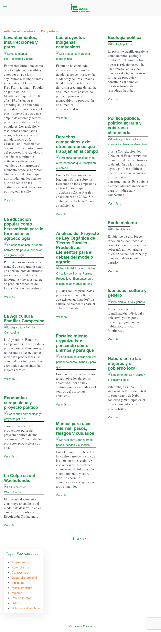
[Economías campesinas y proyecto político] (24, 416)
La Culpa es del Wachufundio (19, 477)
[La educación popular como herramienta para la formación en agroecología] (24, 250)
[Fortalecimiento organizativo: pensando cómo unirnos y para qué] (76, 362)
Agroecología (20, 562)
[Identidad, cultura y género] (128, 302)
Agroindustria (20, 567)
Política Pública (21, 598)
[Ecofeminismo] (128, 229)
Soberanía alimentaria (26, 608)
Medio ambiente (22, 588)
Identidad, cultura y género (127, 292)
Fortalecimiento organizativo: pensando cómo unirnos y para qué (75, 343)
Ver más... (10, 200)
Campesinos (20, 572)
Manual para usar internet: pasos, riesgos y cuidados (75, 428)
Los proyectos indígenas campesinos (70, 42)
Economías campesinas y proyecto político (21, 402)
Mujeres (17, 593)
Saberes (17, 603)
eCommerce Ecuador (80, 626)
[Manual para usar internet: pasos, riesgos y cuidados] (76, 442)
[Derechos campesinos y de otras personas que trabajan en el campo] (76, 163)
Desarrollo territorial (24, 577)
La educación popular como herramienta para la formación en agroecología (23, 228)
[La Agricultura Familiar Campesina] (24, 330)
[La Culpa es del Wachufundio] (24, 489)
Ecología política (124, 37)
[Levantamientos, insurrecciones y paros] (24, 56)
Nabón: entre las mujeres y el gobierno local (124, 363)
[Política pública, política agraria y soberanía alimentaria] (128, 141)
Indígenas (18, 582)
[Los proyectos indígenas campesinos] (76, 56)
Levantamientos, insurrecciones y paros (21, 42)
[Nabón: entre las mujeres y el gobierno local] (128, 377)
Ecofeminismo (122, 222)
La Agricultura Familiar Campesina (24, 318)
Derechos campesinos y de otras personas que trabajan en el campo (77, 144)
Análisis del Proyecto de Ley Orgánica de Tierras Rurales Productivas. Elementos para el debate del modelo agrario (77, 247)
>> (85, 538)
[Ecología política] (128, 44)
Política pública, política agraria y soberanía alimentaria (125, 125)
